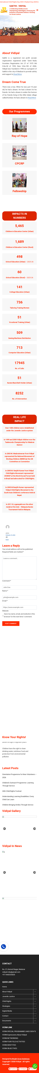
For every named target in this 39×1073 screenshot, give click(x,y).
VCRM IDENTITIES (9, 1045)
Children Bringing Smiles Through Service (17, 805)
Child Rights (6, 1001)
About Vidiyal (7, 991)
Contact (5, 1016)
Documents (6, 1020)
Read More (17, 74)
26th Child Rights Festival (11, 791)
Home (4, 987)
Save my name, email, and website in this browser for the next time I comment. (19, 615)
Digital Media (7, 1011)
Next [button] (34, 828)
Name (5, 591)
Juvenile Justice (8, 996)
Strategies (6, 1006)
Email (5, 601)
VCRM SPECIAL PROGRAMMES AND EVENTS (19, 1031)
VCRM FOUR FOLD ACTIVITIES (13, 1041)
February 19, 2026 (10, 535)
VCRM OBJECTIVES (9, 1048)
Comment (6, 581)
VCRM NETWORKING (10, 1038)
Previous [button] (4, 828)
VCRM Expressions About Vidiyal (14, 1035)
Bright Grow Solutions (21, 1059)
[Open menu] (37, 10)
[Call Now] (3, 946)
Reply (7, 540)
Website (5, 611)
